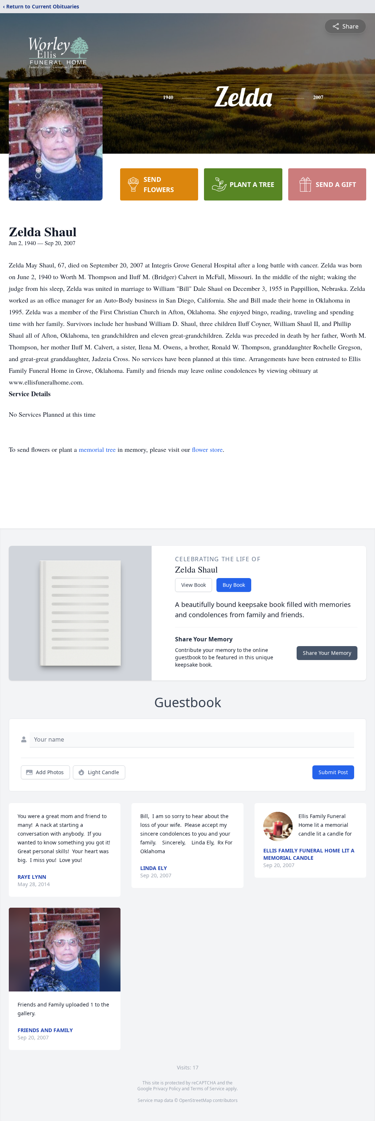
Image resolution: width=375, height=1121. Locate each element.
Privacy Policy (167, 1089)
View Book (193, 584)
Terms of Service (207, 1089)
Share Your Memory (327, 652)
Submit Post (333, 772)
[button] (65, 949)
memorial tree (97, 449)
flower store (207, 449)
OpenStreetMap (195, 1100)
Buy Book (234, 584)
